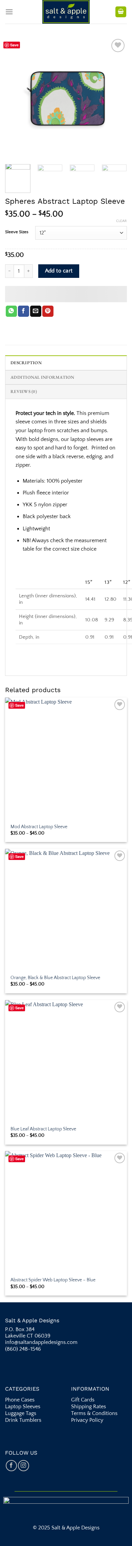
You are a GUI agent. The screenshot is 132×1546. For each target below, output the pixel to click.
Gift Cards (82, 1400)
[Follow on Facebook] (11, 1465)
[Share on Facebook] (23, 311)
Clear (121, 221)
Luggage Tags (20, 1413)
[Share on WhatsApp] (11, 311)
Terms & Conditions (95, 1413)
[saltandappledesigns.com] (66, 12)
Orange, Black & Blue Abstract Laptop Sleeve (55, 977)
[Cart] (120, 12)
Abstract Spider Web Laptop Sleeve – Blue (52, 1280)
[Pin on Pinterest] (47, 311)
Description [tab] (26, 363)
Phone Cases (20, 1400)
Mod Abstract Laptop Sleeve (38, 827)
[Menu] (9, 11)
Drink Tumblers (23, 1420)
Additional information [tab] (42, 377)
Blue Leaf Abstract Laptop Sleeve (43, 1129)
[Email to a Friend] (35, 311)
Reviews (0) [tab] (23, 391)
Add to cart (59, 271)
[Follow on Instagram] (23, 1465)
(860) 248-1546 (23, 1349)
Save (14, 44)
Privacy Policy (87, 1420)
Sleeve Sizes (16, 232)
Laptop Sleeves (22, 1407)
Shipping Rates (89, 1407)
